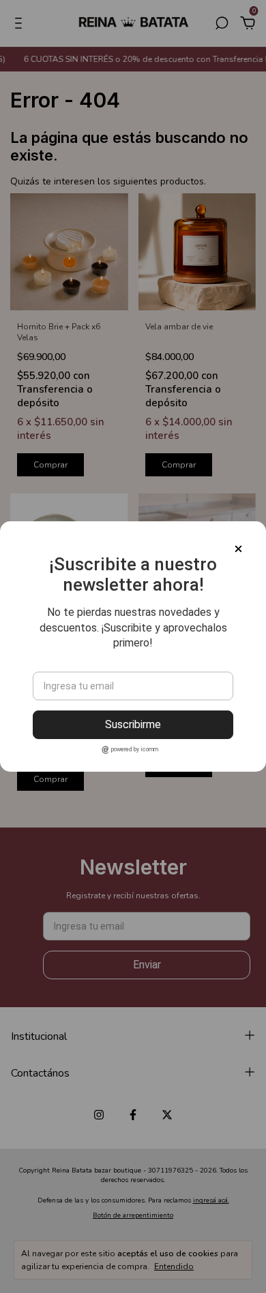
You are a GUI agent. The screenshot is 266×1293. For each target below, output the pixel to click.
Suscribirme (133, 724)
